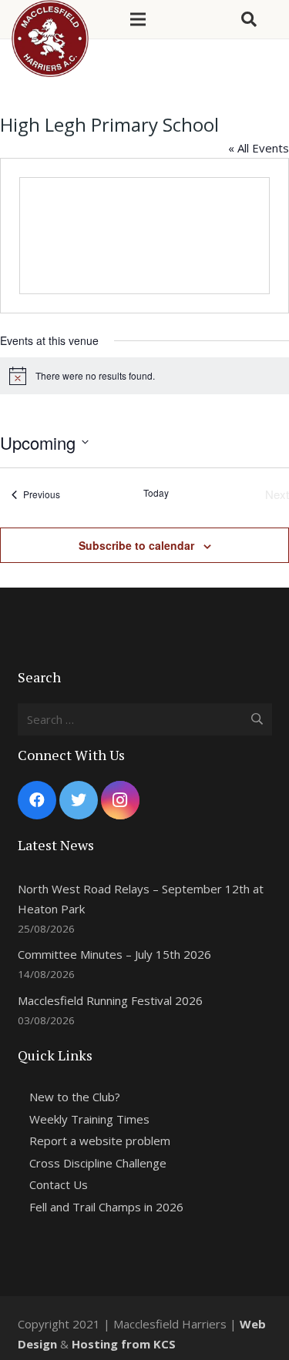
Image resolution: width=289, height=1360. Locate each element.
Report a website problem (99, 1140)
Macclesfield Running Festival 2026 (110, 1000)
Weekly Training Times (89, 1119)
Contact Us (58, 1184)
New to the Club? (74, 1096)
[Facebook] (37, 800)
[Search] (249, 19)
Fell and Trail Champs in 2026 (106, 1206)
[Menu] (138, 19)
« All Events (258, 148)
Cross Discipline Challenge (97, 1163)
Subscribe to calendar (136, 545)
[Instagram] (120, 800)
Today (156, 493)
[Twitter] (78, 800)
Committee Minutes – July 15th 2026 (114, 954)
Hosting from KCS (124, 1344)
